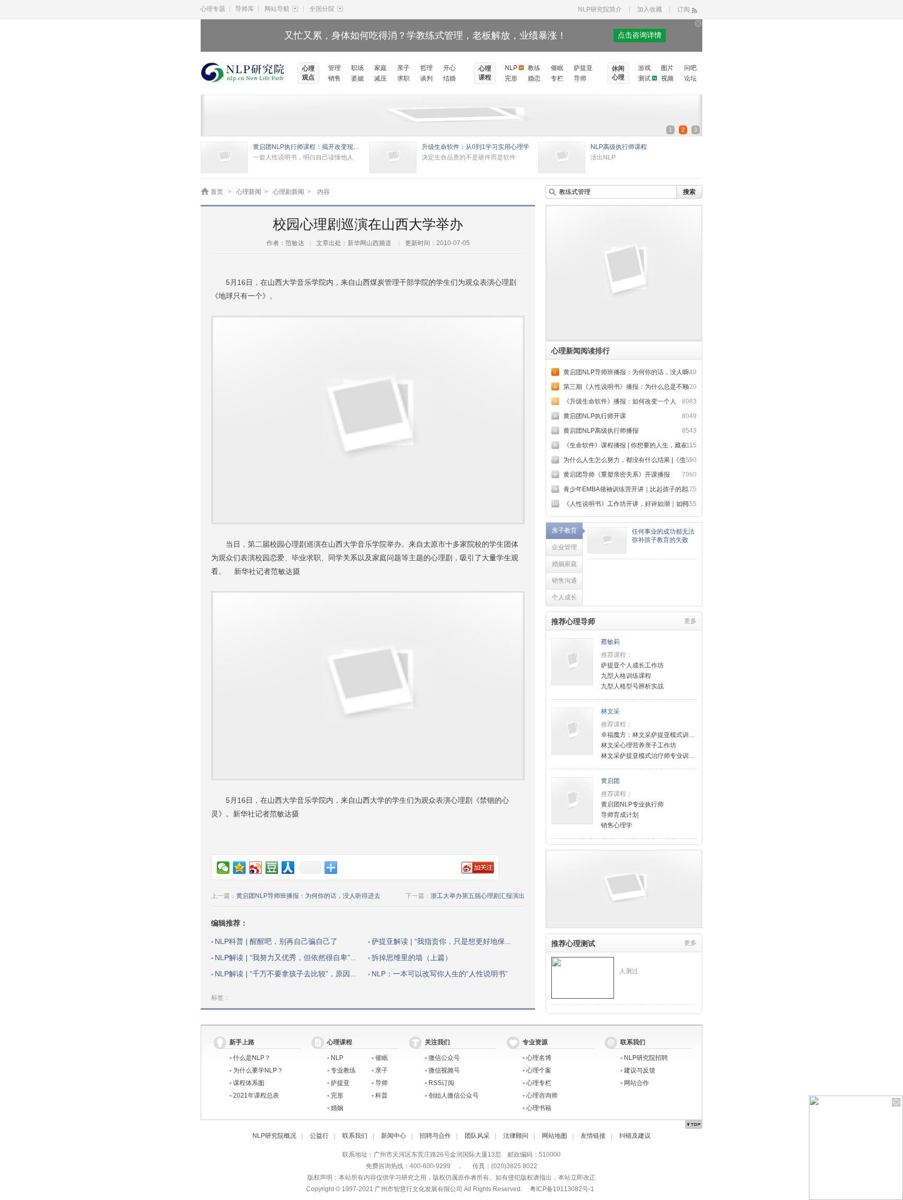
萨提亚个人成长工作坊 (632, 665)
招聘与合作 (435, 1135)
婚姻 (337, 1108)
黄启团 (610, 780)
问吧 (690, 68)
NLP (511, 68)
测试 (644, 78)
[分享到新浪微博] (255, 867)
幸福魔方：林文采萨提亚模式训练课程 (654, 735)
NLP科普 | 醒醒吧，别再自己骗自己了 (276, 941)
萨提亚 (583, 68)
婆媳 (357, 78)
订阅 (683, 9)
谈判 (426, 78)
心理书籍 (538, 1108)
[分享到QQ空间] (239, 867)
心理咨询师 (542, 1095)
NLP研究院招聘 (646, 1057)
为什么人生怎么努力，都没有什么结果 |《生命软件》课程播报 (649, 460)
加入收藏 (649, 9)
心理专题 (212, 9)
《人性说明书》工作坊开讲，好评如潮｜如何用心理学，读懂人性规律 (660, 503)
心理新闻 (248, 191)
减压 (380, 78)
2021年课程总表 (256, 1095)
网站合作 (636, 1083)
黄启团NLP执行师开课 (594, 416)
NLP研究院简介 (600, 9)
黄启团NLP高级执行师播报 (601, 430)
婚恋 (534, 78)
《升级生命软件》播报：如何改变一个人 (619, 401)
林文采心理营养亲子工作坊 (638, 745)
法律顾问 (515, 1135)
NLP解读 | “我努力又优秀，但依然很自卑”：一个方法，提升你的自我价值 (334, 957)
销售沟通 (564, 580)
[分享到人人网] (288, 867)
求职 (403, 78)
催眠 (557, 68)
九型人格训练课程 (626, 675)
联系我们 (354, 1135)
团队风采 (477, 1135)
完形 (511, 78)
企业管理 (564, 547)
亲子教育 (564, 530)
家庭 (380, 68)
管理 (334, 68)
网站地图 (554, 1135)
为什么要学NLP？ (258, 1070)
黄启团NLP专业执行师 (632, 804)
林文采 (610, 711)
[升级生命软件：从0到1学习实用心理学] (392, 147)
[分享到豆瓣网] (272, 867)
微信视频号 (444, 1070)
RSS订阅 (441, 1083)
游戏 (644, 68)
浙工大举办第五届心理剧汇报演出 (478, 895)
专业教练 (343, 1070)
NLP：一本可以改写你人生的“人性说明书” (440, 974)
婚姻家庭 (564, 564)
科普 (381, 1095)
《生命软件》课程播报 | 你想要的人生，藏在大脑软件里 (641, 445)
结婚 (449, 78)
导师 (580, 78)
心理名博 (538, 1057)
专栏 (557, 78)
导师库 (244, 9)
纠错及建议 (635, 1135)
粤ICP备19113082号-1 (562, 1189)
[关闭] (698, 23)
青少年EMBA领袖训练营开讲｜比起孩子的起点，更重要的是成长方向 (660, 489)
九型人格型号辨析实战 (632, 686)
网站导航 (277, 9)
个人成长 (564, 597)
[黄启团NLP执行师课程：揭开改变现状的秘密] (224, 147)
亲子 (403, 68)
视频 (667, 78)
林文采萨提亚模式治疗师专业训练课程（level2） (669, 755)
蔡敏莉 (610, 641)
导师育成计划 (620, 814)
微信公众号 (444, 1057)
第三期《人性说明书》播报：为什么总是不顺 (626, 386)
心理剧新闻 (288, 191)
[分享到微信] (223, 867)
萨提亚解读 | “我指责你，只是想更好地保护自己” (450, 941)
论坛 (690, 78)
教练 (534, 68)
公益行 (319, 1135)
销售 (334, 78)
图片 (667, 68)
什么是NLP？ (252, 1057)
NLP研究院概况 (274, 1135)
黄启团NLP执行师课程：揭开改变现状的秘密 (308, 147)
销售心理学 (616, 825)
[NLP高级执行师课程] (561, 147)
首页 (217, 191)
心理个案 (538, 1070)
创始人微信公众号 (454, 1095)
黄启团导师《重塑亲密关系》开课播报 (616, 474)
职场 (357, 68)
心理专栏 (538, 1083)
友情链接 (593, 1135)
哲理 (426, 68)
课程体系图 (248, 1083)
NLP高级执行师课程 (619, 147)
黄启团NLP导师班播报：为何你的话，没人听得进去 (308, 895)
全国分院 (321, 9)
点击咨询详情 (640, 35)
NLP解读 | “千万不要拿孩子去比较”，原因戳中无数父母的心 (312, 974)
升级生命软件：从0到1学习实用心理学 (475, 147)
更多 (690, 621)
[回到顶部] (693, 1124)
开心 (449, 68)
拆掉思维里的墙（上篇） (412, 957)
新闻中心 (393, 1135)
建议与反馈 (639, 1070)
